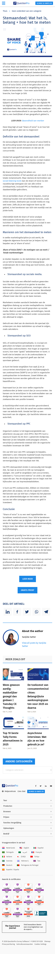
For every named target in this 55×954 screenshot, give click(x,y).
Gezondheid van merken (33, 120)
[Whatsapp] (36, 612)
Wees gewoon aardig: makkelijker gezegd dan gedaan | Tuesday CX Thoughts (11, 696)
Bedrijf (6, 834)
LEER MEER (27, 579)
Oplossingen (8, 828)
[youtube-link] (51, 786)
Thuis (5, 11)
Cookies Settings (40, 944)
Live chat (21, 791)
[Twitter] (27, 612)
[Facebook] (17, 612)
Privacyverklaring (8, 944)
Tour (5, 800)
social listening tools (12, 181)
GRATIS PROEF (27, 590)
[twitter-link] (41, 786)
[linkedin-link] (46, 786)
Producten (7, 806)
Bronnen (7, 811)
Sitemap (47, 941)
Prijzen (6, 817)
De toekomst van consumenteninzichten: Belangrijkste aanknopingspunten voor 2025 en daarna (38, 696)
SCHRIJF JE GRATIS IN (44, 3)
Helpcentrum (10, 791)
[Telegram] (46, 612)
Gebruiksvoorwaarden (24, 944)
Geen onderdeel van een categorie (26, 11)
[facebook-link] (35, 786)
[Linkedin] (8, 612)
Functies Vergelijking (12, 823)
